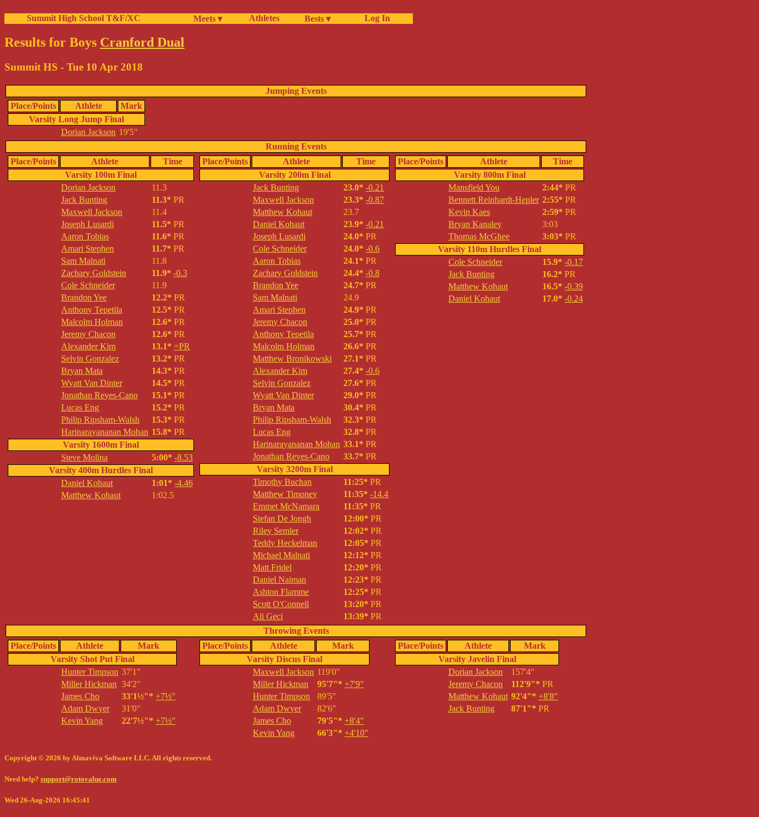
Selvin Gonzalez (90, 358)
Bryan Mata (82, 370)
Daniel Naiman (279, 579)
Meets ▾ (207, 18)
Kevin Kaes (469, 212)
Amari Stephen (87, 248)
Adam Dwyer (85, 708)
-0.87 (375, 199)
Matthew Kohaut (91, 495)
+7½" (166, 696)
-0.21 (375, 187)
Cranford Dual (142, 42)
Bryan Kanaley (475, 224)
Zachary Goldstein (93, 273)
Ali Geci (268, 616)
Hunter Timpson (89, 671)
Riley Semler (275, 530)
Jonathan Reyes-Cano (99, 395)
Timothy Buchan (282, 482)
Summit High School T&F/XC (84, 18)
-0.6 (372, 248)
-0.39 (574, 286)
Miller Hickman (89, 684)
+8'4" (354, 720)
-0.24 (574, 298)
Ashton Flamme (281, 592)
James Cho (80, 696)
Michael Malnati (281, 555)
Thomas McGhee (479, 236)
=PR (182, 346)
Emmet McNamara (286, 506)
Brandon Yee (84, 297)
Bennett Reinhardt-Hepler (493, 199)
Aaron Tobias (85, 236)
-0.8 (372, 273)
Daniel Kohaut (87, 483)
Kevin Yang (82, 720)
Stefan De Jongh (282, 518)
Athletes (264, 18)
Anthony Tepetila (91, 309)
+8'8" (548, 696)
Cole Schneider (88, 285)
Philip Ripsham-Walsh (100, 419)
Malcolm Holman (92, 322)
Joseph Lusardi (87, 224)
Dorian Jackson (88, 132)
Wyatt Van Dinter (91, 383)
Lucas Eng (80, 407)
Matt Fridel (272, 567)
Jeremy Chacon (88, 334)
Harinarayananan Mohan (104, 432)
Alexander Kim (88, 346)
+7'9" (354, 684)
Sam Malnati (83, 260)
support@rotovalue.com (79, 779)
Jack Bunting (84, 199)
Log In (375, 18)
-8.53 (183, 457)
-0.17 (574, 262)
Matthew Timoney (285, 494)
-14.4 (379, 494)
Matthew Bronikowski (292, 358)
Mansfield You (474, 187)
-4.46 (183, 483)
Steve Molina (84, 457)
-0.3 (180, 273)
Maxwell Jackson (91, 212)
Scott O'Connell (281, 604)
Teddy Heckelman (285, 543)
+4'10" (356, 733)
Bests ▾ (317, 18)
